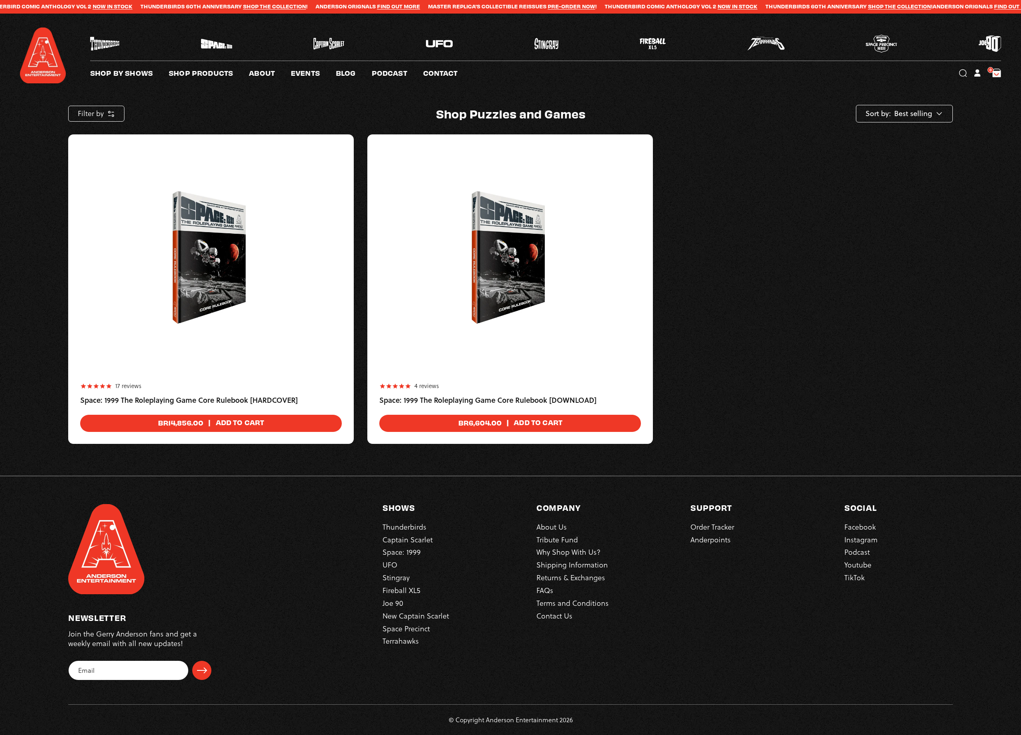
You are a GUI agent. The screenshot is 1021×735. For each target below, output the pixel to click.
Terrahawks (400, 641)
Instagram (860, 540)
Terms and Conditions (572, 603)
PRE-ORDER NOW (531, 6)
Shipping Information (572, 565)
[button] (270, 73)
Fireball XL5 (401, 590)
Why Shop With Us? (568, 553)
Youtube (857, 565)
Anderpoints (710, 540)
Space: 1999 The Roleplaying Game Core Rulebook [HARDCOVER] (189, 400)
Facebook (860, 527)
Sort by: (878, 113)
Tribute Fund (557, 540)
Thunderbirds (404, 527)
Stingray (396, 578)
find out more (358, 6)
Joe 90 (392, 603)
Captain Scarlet (407, 540)
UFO (389, 565)
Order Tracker (712, 527)
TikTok (854, 578)
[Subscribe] (201, 670)
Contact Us (554, 616)
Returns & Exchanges (570, 578)
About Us (551, 527)
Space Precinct (406, 629)
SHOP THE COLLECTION (234, 6)
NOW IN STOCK (73, 6)
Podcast (857, 553)
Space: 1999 (401, 553)
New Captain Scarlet (415, 616)
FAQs (544, 590)
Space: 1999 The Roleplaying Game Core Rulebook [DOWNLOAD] (488, 400)
